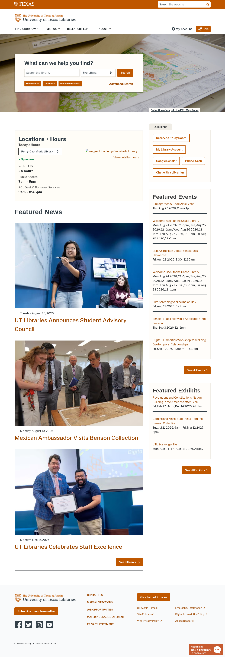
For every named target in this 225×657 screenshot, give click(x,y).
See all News (127, 562)
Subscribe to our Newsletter (36, 611)
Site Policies (144, 614)
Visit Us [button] (51, 29)
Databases (32, 83)
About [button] (103, 29)
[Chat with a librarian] (206, 649)
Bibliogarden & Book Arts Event (173, 204)
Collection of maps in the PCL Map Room (174, 110)
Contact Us (95, 595)
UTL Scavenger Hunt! (166, 444)
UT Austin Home (146, 607)
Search (125, 72)
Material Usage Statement (105, 617)
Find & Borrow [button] (25, 29)
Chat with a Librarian (170, 172)
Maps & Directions (100, 602)
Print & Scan (193, 161)
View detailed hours (126, 157)
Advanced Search (121, 84)
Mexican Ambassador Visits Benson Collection (76, 437)
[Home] (45, 18)
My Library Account (169, 149)
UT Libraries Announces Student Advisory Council (70, 324)
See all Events (196, 370)
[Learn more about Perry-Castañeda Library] (111, 151)
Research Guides (70, 83)
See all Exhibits (195, 470)
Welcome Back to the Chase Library (176, 220)
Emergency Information (188, 607)
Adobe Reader (183, 620)
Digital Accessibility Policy (189, 614)
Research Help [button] (77, 29)
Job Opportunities (100, 609)
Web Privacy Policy (148, 620)
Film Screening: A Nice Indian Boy (174, 302)
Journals (49, 83)
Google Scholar (166, 161)
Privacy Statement (100, 624)
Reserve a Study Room (171, 138)
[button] (181, 29)
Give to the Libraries (153, 597)
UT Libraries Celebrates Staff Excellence (68, 546)
